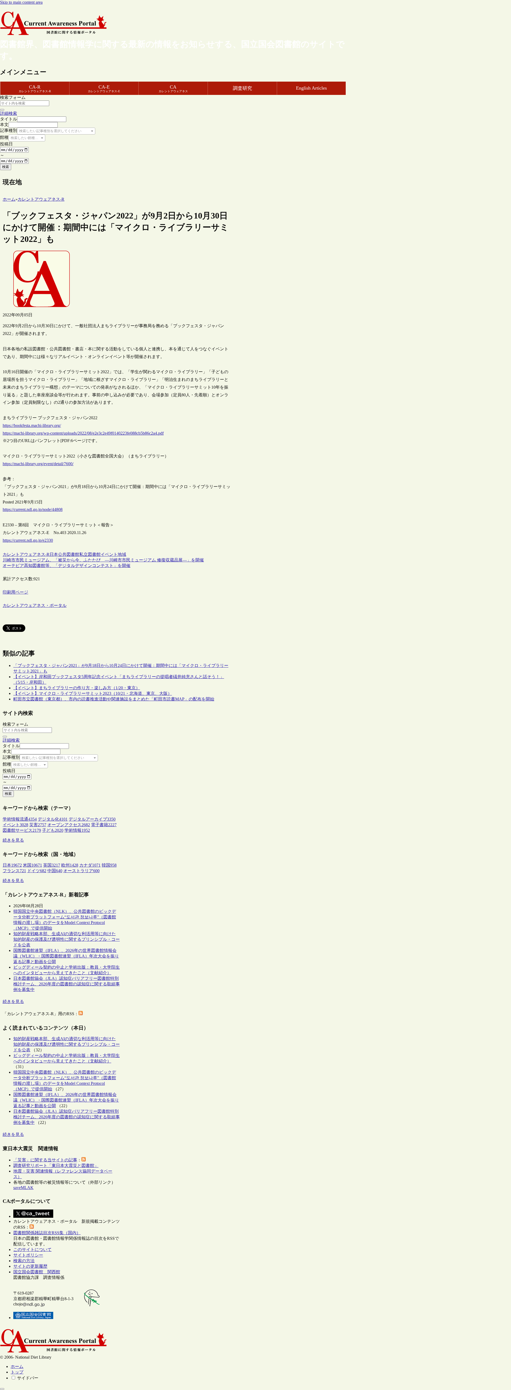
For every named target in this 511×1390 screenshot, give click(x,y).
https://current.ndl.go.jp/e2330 (28, 540)
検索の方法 (24, 1260)
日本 (54, 554)
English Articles (311, 88)
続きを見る (13, 840)
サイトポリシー (28, 1255)
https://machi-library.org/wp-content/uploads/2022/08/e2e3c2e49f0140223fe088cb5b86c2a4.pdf (83, 433)
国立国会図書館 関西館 (36, 1272)
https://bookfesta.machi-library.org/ (32, 425)
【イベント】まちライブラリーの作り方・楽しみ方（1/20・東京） (76, 688)
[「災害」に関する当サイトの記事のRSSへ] (83, 1160)
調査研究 (242, 88)
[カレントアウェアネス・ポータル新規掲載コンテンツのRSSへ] (32, 1227)
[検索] (2, 110)
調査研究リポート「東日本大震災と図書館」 (55, 1165)
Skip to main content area (21, 2)
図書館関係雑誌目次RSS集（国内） (47, 1233)
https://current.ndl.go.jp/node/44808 (33, 509)
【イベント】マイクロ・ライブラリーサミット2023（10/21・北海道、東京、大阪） (92, 693)
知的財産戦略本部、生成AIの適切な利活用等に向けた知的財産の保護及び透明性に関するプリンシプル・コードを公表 (66, 939)
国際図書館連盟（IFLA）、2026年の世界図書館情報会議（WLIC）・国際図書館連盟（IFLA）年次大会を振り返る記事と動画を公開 (66, 956)
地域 (122, 554)
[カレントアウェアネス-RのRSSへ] (81, 1013)
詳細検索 (8, 113)
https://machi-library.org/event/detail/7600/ (38, 463)
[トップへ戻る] (2, 1389)
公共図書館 (68, 554)
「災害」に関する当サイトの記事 (45, 1160)
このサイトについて (32, 1249)
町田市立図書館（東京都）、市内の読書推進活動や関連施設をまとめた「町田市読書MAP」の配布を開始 (113, 699)
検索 (5, 167)
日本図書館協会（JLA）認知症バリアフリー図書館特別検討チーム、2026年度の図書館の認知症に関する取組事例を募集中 (66, 984)
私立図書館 (90, 554)
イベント (109, 554)
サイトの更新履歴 (30, 1266)
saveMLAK (23, 1187)
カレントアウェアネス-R (26, 554)
